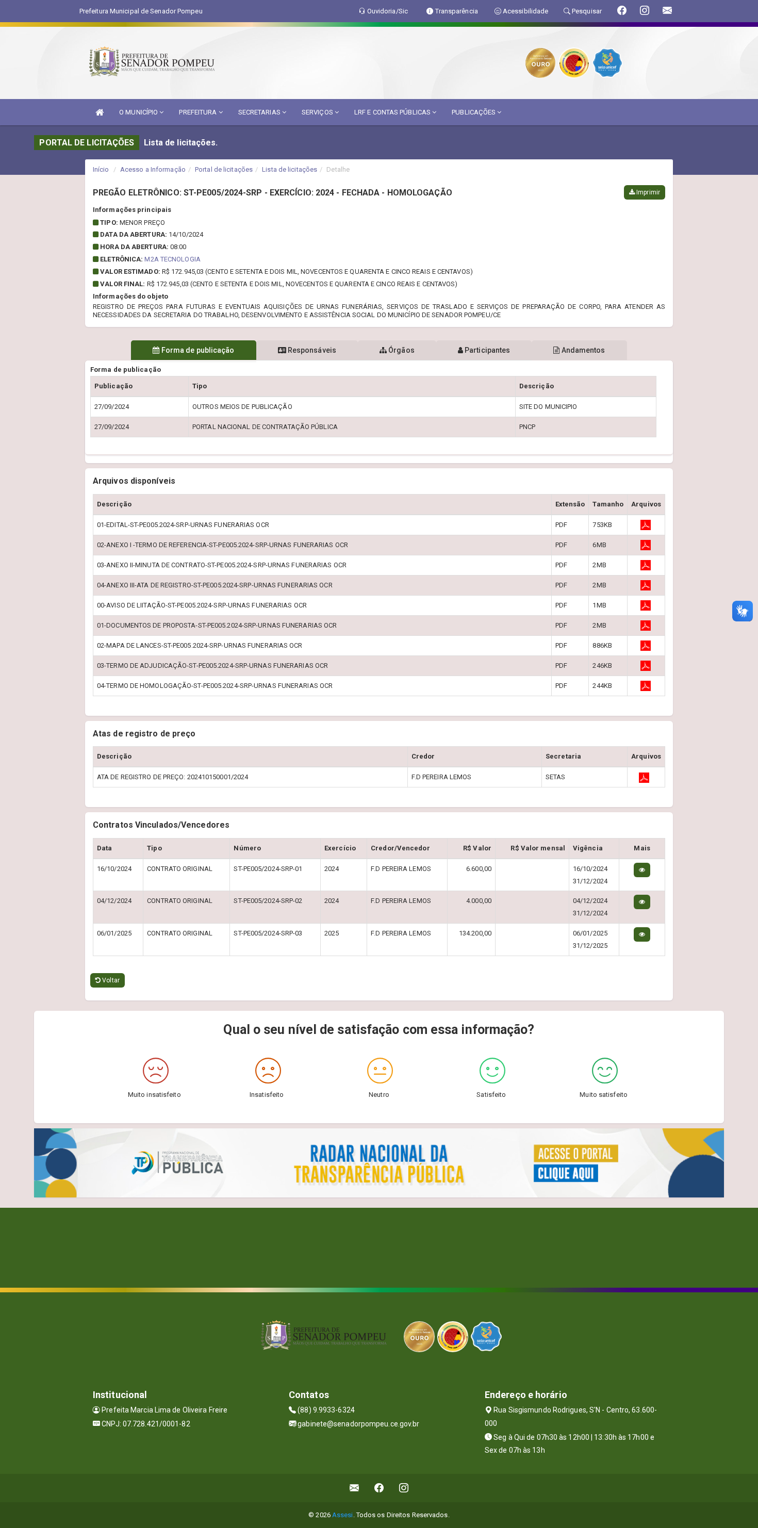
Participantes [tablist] (486, 350)
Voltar (110, 980)
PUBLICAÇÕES (474, 112)
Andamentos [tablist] (582, 350)
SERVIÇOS (318, 112)
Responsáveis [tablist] (311, 350)
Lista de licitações (289, 169)
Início (101, 169)
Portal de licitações (224, 169)
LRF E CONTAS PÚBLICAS (393, 112)
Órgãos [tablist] (401, 350)
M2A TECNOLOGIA (172, 259)
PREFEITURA (198, 112)
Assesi (342, 1515)
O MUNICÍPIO (139, 112)
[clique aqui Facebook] (379, 1488)
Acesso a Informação (153, 169)
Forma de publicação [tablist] (197, 350)
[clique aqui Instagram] (404, 1488)
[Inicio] (99, 112)
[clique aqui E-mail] (354, 1488)
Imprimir (647, 192)
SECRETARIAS (260, 112)
